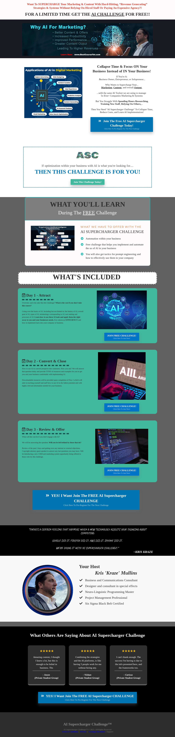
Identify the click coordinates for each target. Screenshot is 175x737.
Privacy (83, 732)
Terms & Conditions (70, 732)
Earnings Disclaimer (97, 732)
